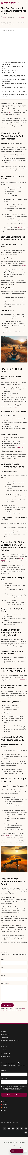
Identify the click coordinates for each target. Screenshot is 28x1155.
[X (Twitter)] (4, 1128)
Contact (3, 1044)
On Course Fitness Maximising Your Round (14, 73)
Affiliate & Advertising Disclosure (10, 1040)
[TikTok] (17, 1128)
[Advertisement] (14, 47)
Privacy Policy (5, 1034)
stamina (11, 112)
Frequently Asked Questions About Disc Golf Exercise (14, 95)
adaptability (21, 447)
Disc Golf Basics (5, 1053)
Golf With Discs (11, 2)
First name (3, 1070)
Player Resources (5, 1056)
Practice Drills (20, 17)
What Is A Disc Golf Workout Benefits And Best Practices (13, 63)
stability (23, 265)
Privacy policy (16, 1089)
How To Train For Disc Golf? (10, 70)
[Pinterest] (25, 1132)
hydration (22, 679)
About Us (3, 1031)
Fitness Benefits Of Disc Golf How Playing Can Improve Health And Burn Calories (13, 76)
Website (3, 975)
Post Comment (7, 1005)
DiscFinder (4, 1050)
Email (2, 967)
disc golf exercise (22, 227)
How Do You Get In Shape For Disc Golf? (13, 92)
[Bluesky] (21, 1128)
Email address (4, 1078)
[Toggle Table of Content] (26, 31)
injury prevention (17, 407)
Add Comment (5, 983)
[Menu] (26, 2)
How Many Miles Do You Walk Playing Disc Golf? (14, 88)
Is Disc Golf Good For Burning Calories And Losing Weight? (14, 80)
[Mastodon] (25, 1128)
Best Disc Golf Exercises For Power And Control (13, 67)
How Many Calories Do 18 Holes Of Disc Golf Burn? (14, 84)
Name (3, 959)
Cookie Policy (4, 1037)
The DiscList (4, 1047)
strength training (7, 835)
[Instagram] (13, 1128)
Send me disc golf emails (14, 1095)
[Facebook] (8, 1128)
